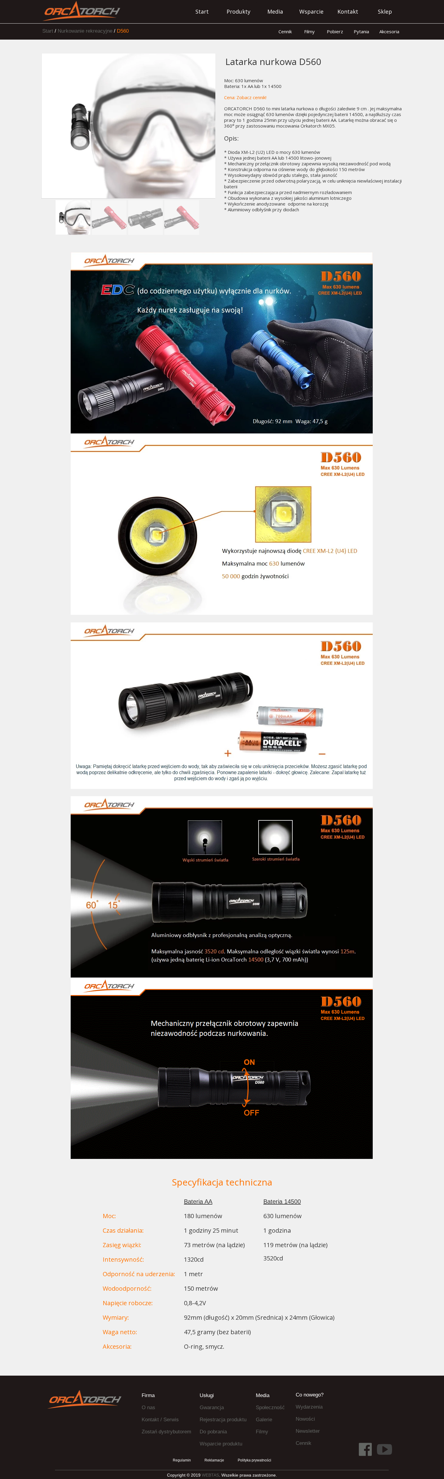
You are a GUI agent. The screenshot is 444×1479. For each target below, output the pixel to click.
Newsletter (308, 1431)
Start (47, 31)
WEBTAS (210, 1475)
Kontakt (150, 1419)
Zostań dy (153, 1432)
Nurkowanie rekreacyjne (85, 31)
